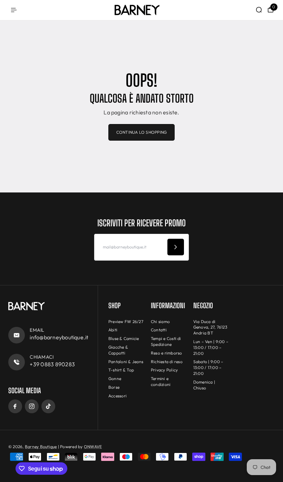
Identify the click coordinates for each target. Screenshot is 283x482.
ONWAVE (93, 446)
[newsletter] (175, 247)
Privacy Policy (164, 369)
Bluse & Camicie (123, 338)
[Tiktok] (48, 406)
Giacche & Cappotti (118, 350)
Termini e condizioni (160, 381)
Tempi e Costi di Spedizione (166, 341)
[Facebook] (15, 406)
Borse (113, 387)
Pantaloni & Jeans (125, 361)
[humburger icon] (13, 10)
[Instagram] (32, 406)
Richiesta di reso (167, 361)
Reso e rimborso (166, 353)
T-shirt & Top (121, 369)
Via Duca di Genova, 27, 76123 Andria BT (210, 327)
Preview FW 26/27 (125, 321)
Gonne (114, 378)
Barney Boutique (41, 446)
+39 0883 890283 (52, 364)
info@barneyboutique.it (59, 337)
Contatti (159, 329)
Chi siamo (160, 321)
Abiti (112, 329)
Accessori (117, 395)
